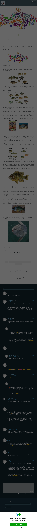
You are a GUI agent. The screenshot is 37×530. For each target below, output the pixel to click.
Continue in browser (18, 527)
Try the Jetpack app (18, 524)
